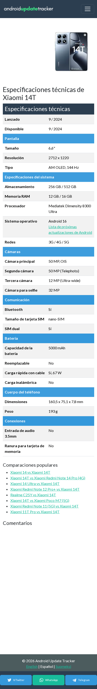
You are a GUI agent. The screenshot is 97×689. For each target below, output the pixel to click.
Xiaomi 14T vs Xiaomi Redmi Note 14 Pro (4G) (47, 478)
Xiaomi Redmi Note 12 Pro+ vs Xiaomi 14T (45, 489)
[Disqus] (48, 590)
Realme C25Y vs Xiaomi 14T (33, 495)
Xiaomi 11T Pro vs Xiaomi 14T (35, 511)
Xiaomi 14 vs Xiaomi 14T (30, 472)
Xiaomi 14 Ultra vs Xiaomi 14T (35, 483)
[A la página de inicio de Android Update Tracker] (29, 9)
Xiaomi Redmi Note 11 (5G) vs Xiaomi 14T (44, 506)
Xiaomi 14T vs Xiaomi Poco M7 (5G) (39, 500)
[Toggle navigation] (87, 9)
